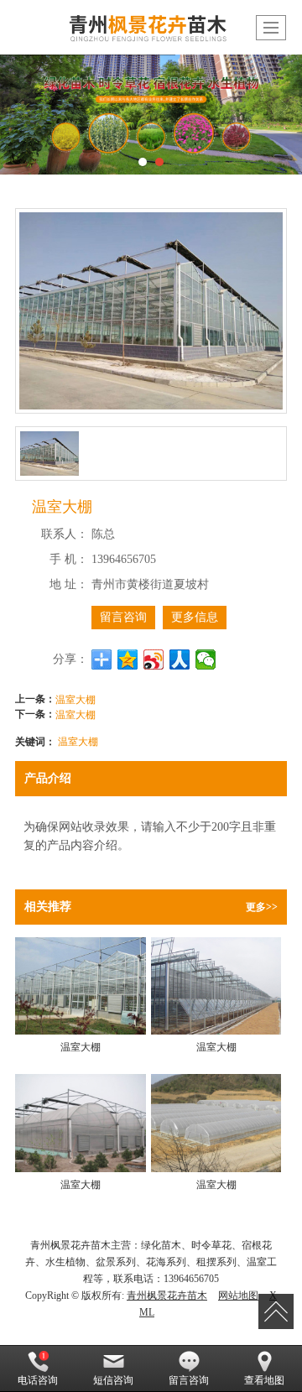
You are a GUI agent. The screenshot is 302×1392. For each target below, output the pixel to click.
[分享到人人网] (179, 659)
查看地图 (264, 1380)
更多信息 (194, 617)
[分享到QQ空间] (127, 659)
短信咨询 (113, 1380)
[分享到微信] (205, 659)
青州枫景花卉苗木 (167, 1295)
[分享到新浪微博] (153, 659)
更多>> (262, 907)
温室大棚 (75, 698)
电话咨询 (38, 1380)
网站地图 (238, 1295)
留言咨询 (123, 617)
